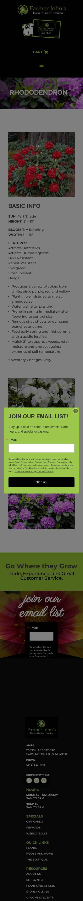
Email (12, 439)
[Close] (75, 411)
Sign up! (41, 482)
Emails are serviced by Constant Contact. (33, 471)
